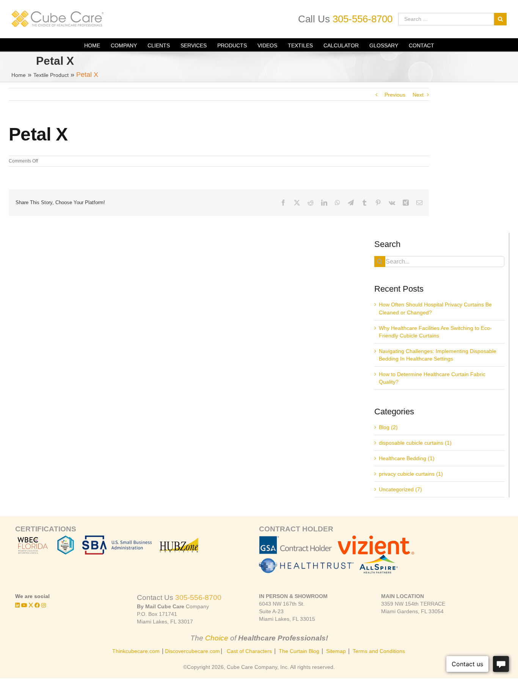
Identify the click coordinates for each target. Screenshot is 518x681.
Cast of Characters (249, 651)
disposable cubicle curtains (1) (415, 443)
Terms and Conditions (379, 651)
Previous (395, 95)
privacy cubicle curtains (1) (411, 474)
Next (418, 95)
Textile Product (51, 75)
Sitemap (336, 651)
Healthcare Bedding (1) (407, 458)
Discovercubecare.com (192, 651)
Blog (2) (388, 427)
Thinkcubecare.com (136, 651)
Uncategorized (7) (400, 489)
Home (18, 75)
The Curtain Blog (299, 651)
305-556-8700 (362, 19)
